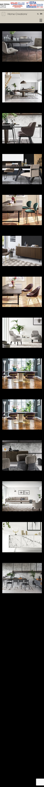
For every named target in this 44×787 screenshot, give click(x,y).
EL (38, 14)
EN (41, 14)
